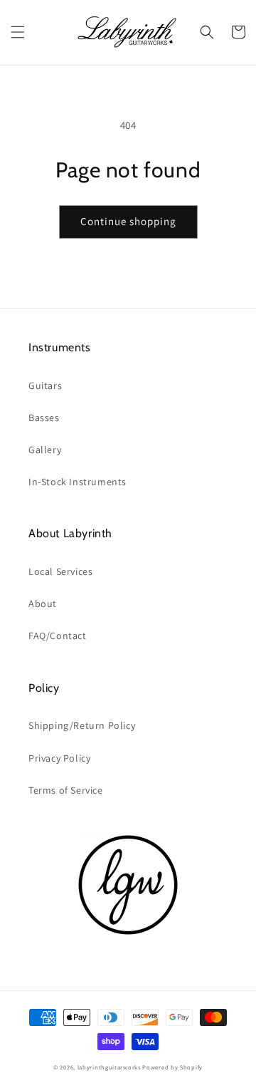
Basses (44, 417)
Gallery (44, 449)
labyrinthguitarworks (109, 1067)
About (42, 603)
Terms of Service (65, 790)
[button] (17, 32)
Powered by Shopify (172, 1067)
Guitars (45, 385)
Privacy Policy (59, 758)
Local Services (60, 571)
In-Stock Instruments (77, 481)
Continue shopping (128, 221)
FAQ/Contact (57, 635)
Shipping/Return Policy (81, 725)
